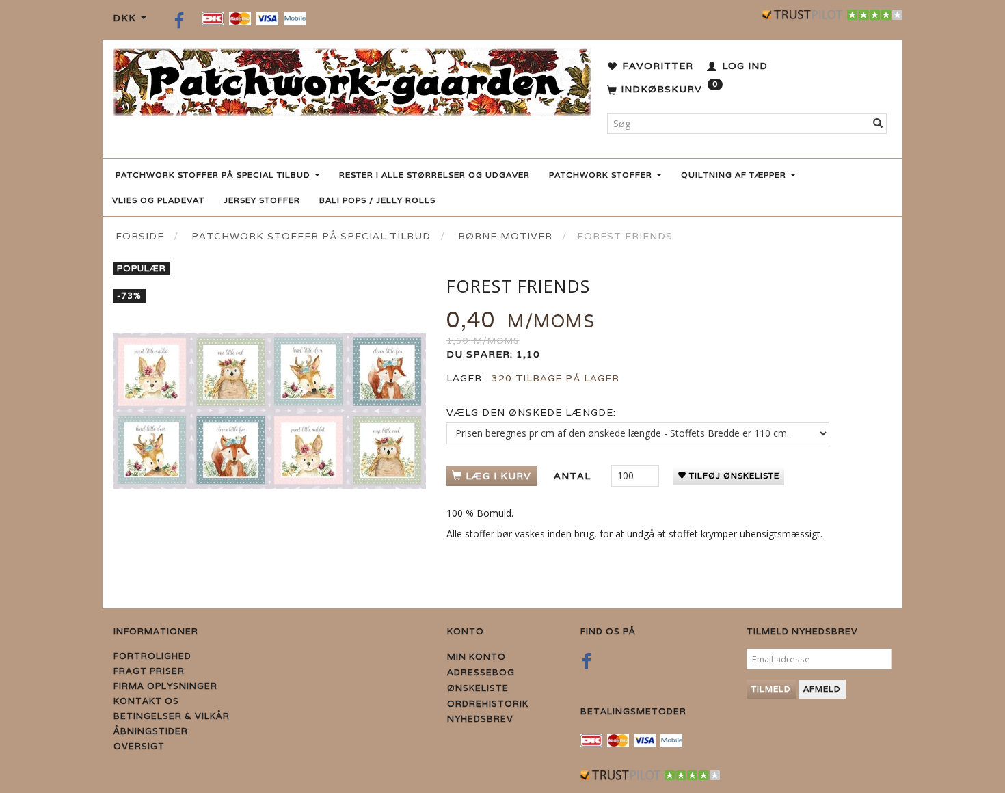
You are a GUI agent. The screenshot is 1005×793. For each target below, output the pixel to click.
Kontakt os (146, 701)
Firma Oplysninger (165, 686)
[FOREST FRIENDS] (269, 411)
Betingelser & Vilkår (171, 716)
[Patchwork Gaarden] (352, 79)
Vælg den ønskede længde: (531, 412)
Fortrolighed (152, 656)
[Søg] (878, 124)
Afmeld (822, 689)
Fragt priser (149, 671)
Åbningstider (150, 731)
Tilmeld (771, 689)
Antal (574, 476)
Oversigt (139, 746)
